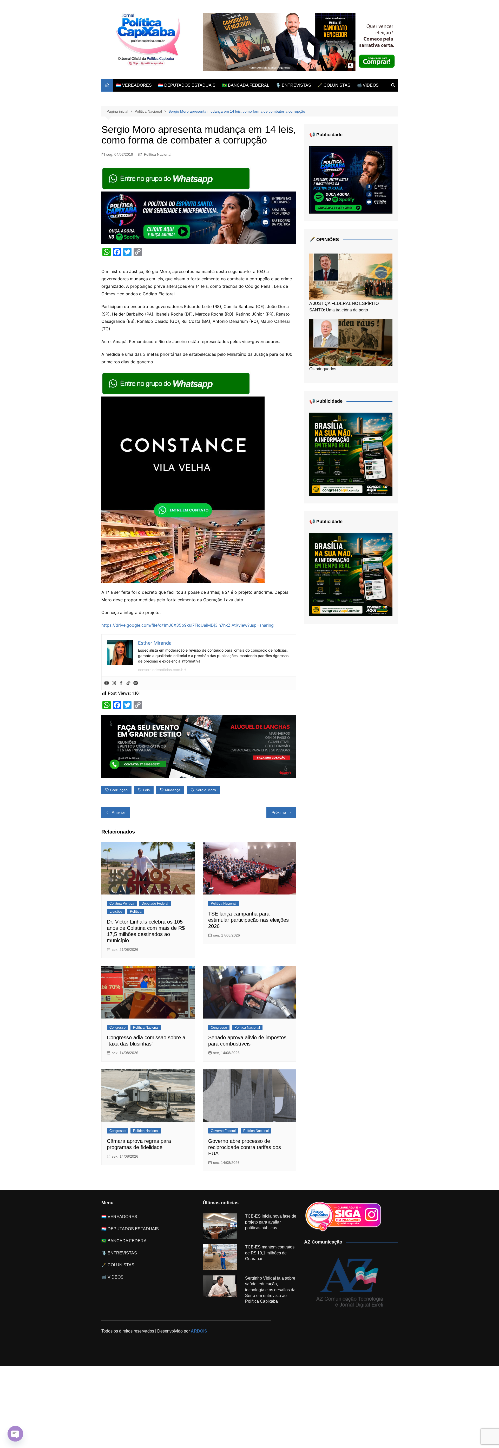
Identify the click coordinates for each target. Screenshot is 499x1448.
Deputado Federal (155, 903)
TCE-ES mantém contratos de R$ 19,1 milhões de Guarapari (269, 1253)
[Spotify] (135, 683)
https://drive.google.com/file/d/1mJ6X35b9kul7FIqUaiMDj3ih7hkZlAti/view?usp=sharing (187, 625)
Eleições (115, 911)
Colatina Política (121, 903)
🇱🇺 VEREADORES (134, 85)
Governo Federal (223, 1131)
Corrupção (119, 790)
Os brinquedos (322, 369)
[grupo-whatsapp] (176, 178)
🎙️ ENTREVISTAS (293, 85)
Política (135, 911)
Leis (146, 790)
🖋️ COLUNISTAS (333, 85)
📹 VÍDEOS (368, 85)
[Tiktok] (128, 683)
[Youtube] (106, 683)
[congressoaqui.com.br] (350, 454)
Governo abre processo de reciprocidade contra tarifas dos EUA (244, 1147)
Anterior (118, 812)
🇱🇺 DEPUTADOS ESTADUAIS (186, 85)
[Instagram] (113, 683)
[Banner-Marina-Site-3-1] (198, 746)
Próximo (279, 812)
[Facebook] (121, 683)
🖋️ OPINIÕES (324, 239)
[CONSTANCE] (183, 489)
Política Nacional (157, 154)
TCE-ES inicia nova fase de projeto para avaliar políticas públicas (270, 1222)
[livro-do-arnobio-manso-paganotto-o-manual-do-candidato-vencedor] (300, 41)
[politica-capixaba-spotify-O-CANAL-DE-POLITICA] (350, 179)
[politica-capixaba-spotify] (198, 217)
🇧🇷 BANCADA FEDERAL (245, 85)
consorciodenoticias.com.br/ (162, 669)
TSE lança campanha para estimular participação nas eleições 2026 (248, 920)
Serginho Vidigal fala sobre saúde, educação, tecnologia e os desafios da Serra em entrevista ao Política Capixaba (270, 1290)
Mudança (172, 790)
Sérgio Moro (206, 790)
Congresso (117, 1027)
